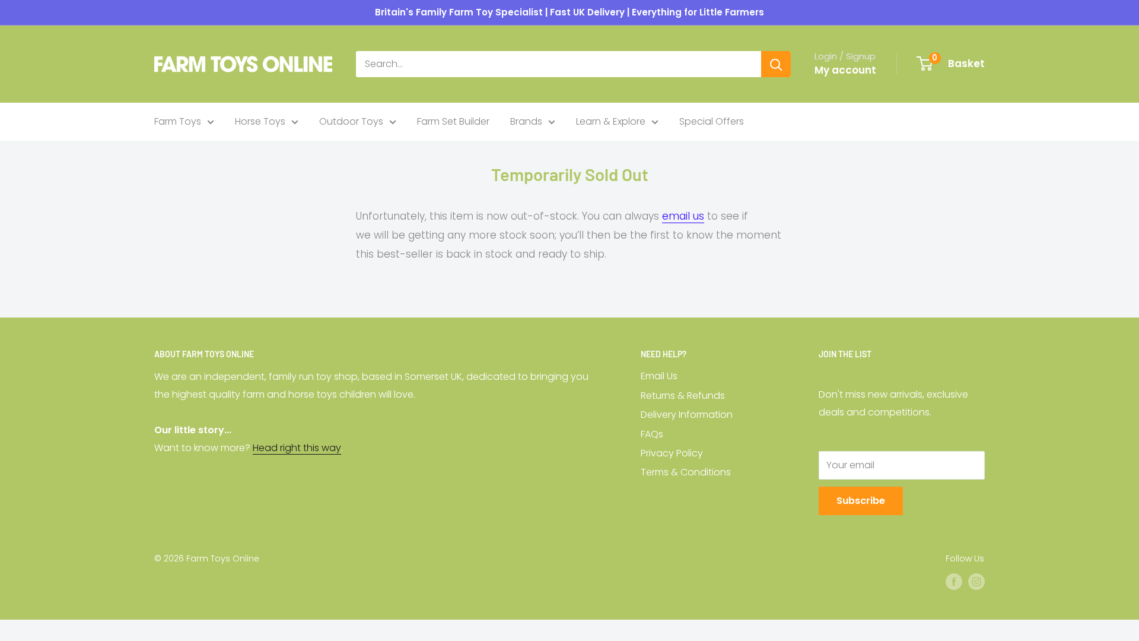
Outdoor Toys (351, 121)
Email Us (659, 376)
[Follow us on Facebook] (954, 581)
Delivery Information (687, 414)
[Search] (776, 64)
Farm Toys (177, 121)
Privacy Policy (672, 453)
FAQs (652, 434)
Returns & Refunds (683, 395)
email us (683, 216)
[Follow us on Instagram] (976, 581)
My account (845, 70)
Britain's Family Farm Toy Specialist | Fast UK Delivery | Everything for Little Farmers (569, 12)
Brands (526, 121)
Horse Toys (260, 121)
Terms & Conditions (686, 472)
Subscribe (860, 500)
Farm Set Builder (453, 121)
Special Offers (711, 121)
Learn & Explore (610, 121)
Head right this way (297, 448)
